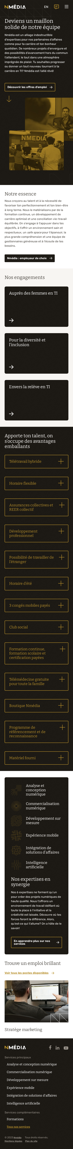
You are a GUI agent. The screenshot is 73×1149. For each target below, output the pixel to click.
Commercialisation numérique (29, 1072)
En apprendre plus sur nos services (32, 942)
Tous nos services (18, 1127)
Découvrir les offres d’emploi (27, 87)
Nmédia (17, 1138)
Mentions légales (13, 1141)
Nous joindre (56, 7)
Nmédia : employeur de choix (27, 258)
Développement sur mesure (27, 1080)
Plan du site (31, 1141)
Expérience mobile (20, 1088)
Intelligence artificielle (23, 1103)
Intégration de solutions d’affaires (32, 1095)
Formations (15, 1119)
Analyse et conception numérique (32, 1064)
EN (46, 7)
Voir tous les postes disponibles (27, 973)
